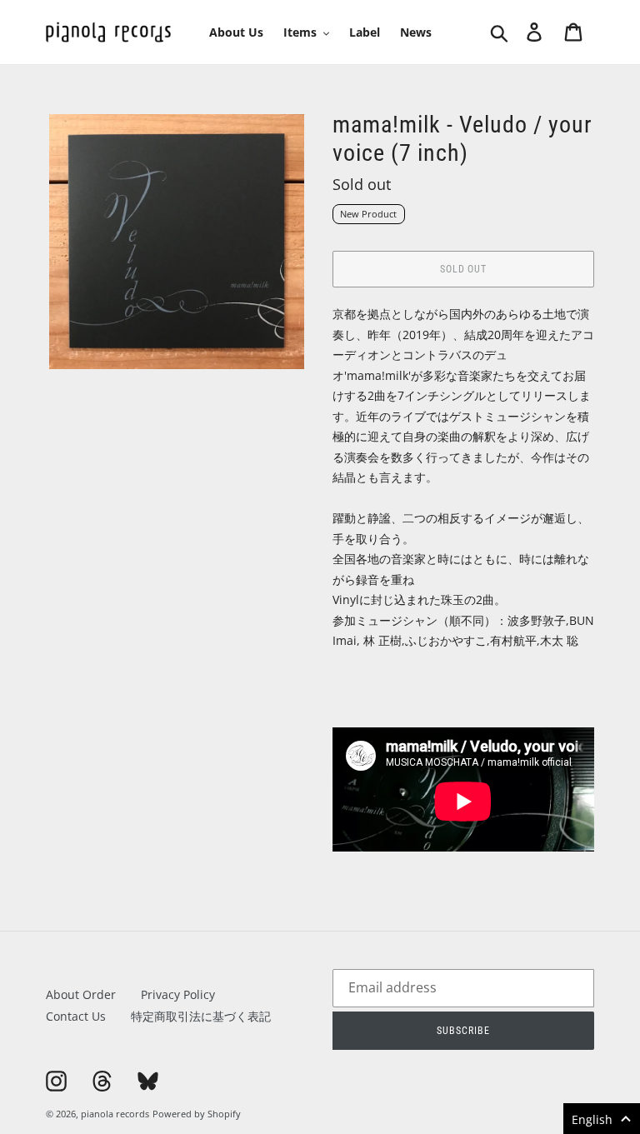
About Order (81, 994)
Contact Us (76, 1016)
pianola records (115, 1113)
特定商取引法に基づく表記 (201, 1016)
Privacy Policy (178, 994)
